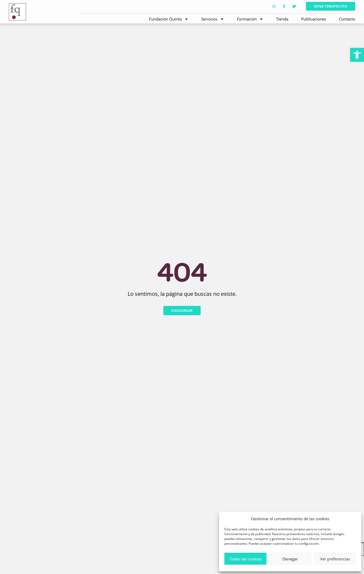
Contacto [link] (347, 19)
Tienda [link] (282, 19)
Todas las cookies (245, 558)
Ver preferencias (335, 558)
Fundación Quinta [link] (165, 19)
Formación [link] (247, 19)
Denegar (290, 558)
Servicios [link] (209, 19)
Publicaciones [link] (313, 19)
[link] (357, 55)
